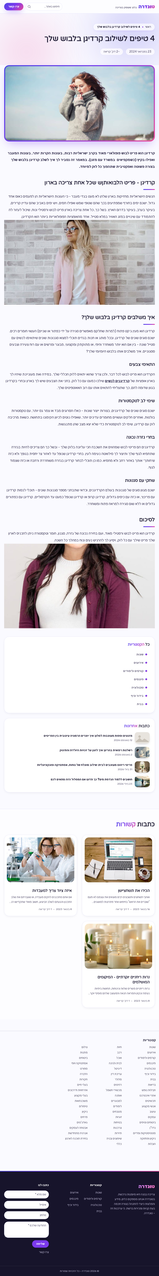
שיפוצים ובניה (114, 1138)
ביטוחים (83, 1058)
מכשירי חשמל (114, 1090)
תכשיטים (150, 1101)
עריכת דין (116, 1074)
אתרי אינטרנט (148, 1095)
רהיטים (118, 1085)
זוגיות (119, 1117)
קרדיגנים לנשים (117, 381)
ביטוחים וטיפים (148, 1122)
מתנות (84, 1052)
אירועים (151, 1052)
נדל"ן (153, 1128)
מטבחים (117, 1111)
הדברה (84, 1074)
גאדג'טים (82, 1122)
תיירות (118, 1133)
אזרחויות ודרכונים (78, 1090)
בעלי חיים (82, 1085)
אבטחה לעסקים (79, 1128)
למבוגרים (116, 1101)
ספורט (84, 1068)
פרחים (84, 1117)
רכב (119, 1052)
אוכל (119, 1058)
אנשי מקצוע (149, 1106)
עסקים (152, 1117)
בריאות (152, 1085)
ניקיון (85, 1111)
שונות (152, 1047)
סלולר (118, 1079)
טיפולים (83, 1106)
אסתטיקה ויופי (79, 1063)
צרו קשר (13, 6)
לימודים (117, 1106)
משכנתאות (81, 1101)
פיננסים (151, 1063)
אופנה (118, 1095)
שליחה (40, 1244)
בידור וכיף (150, 1074)
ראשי (148, 26)
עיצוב (153, 1111)
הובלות (152, 1144)
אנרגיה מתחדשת (78, 1133)
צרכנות (117, 1128)
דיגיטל (118, 1068)
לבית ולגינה (115, 1063)
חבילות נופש (149, 1090)
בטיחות (118, 1122)
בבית (153, 1079)
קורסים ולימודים (147, 1058)
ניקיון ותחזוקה (148, 1138)
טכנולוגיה (150, 1068)
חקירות (84, 1079)
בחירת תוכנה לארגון (76, 1138)
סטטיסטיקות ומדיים (144, 1133)
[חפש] (29, 6)
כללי (119, 1144)
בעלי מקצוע (81, 1095)
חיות (119, 1047)
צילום (85, 1047)
